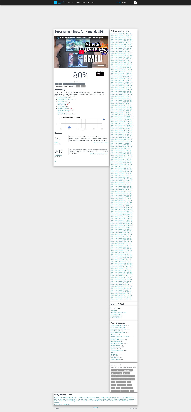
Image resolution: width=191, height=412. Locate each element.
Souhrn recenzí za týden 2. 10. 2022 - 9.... (121, 136)
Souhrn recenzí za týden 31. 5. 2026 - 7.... (121, 51)
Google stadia (115, 390)
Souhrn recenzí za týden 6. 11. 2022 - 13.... (122, 127)
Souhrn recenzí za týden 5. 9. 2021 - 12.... (121, 236)
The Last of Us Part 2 (72, 399)
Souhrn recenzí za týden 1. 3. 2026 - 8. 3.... (122, 75)
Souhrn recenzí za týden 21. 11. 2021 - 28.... (122, 216)
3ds (78, 86)
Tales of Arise (114, 357)
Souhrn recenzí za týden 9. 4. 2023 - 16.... (121, 87)
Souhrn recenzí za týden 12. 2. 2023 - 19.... (122, 102)
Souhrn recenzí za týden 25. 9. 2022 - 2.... (121, 137)
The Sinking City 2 (115, 331)
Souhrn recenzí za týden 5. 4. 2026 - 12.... (121, 66)
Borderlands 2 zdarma (116, 316)
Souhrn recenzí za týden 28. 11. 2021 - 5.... (122, 215)
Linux (119, 373)
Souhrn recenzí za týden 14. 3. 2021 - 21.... (122, 281)
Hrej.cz (56, 142)
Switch (92, 2)
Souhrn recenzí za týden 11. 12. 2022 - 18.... (122, 118)
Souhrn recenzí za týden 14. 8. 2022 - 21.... (122, 148)
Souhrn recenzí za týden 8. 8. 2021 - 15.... (121, 243)
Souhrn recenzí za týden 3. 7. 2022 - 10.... (121, 159)
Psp (129, 382)
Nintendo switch (121, 382)
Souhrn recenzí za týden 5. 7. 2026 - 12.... (121, 42)
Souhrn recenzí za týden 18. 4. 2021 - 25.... (122, 272)
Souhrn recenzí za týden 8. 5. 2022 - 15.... (121, 173)
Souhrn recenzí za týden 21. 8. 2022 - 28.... (122, 146)
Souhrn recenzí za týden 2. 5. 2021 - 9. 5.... (122, 268)
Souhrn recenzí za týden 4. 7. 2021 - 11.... (121, 252)
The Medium (115, 401)
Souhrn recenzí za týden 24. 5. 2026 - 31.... (122, 53)
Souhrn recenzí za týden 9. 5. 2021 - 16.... (121, 266)
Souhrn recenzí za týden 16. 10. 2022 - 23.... (122, 132)
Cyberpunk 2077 (83, 399)
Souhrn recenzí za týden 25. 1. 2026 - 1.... (121, 84)
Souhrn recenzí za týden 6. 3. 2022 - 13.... (121, 189)
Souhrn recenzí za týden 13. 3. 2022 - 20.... (122, 188)
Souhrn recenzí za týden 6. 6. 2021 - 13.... (121, 259)
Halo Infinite (114, 399)
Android (123, 376)
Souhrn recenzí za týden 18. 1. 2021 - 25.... (122, 295)
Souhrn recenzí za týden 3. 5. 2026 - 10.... (121, 59)
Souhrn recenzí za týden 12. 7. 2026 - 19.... (122, 41)
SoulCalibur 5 (61, 112)
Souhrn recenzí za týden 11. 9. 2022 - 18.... (122, 141)
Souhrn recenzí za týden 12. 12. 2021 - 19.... (122, 211)
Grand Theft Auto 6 (61, 401)
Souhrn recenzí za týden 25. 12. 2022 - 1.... (122, 114)
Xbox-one (114, 379)
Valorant (56, 402)
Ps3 (113, 382)
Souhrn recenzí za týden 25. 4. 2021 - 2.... (121, 270)
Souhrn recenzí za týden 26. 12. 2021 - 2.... (122, 207)
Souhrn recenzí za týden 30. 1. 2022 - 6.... (121, 198)
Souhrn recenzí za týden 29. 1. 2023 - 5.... (121, 105)
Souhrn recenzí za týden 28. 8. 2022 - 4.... (121, 145)
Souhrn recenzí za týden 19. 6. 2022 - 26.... (122, 163)
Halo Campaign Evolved (117, 343)
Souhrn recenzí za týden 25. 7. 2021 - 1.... (121, 247)
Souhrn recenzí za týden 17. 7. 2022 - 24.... (122, 155)
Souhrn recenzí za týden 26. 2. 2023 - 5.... (121, 98)
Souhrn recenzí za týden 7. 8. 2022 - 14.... (121, 150)
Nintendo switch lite (126, 370)
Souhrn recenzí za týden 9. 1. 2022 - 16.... (121, 204)
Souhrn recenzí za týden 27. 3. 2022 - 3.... (121, 184)
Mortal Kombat (61, 103)
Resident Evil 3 (121, 397)
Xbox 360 (131, 379)
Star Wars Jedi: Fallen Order (70, 397)
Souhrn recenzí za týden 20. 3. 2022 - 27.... (122, 186)
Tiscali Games (58, 155)
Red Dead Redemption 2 (93, 397)
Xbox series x (125, 390)
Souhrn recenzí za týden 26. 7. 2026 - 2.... (121, 37)
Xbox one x (131, 376)
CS (55, 161)
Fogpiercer (113, 348)
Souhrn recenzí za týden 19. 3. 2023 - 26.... (122, 93)
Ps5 (120, 379)
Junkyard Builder (115, 359)
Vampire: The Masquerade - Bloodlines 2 (99, 399)
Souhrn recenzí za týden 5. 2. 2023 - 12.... (121, 103)
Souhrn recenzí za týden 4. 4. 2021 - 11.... (121, 275)
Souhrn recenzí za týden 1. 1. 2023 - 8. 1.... (122, 112)
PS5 (72, 2)
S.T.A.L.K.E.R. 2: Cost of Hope (118, 329)
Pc (112, 370)
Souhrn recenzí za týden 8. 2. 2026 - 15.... (121, 80)
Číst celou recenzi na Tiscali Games (99, 154)
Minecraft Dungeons (72, 401)
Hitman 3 (108, 401)
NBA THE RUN (114, 354)
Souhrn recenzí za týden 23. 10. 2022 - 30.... (122, 130)
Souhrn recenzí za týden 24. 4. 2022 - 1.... (121, 177)
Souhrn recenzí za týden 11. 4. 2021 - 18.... (122, 274)
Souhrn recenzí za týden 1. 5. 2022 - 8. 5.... (122, 175)
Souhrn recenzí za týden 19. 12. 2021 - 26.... (122, 209)
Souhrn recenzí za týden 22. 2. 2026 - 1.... (121, 77)
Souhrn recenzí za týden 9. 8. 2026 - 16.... (121, 34)
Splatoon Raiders (115, 345)
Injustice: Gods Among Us (64, 114)
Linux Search (66, 404)
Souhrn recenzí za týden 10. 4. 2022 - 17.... (122, 180)
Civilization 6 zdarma (116, 318)
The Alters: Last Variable (117, 350)
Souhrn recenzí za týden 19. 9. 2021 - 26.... (122, 232)
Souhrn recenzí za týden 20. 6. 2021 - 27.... (122, 256)
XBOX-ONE (78, 2)
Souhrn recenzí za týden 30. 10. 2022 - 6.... (122, 128)
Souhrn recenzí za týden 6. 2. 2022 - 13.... (121, 197)
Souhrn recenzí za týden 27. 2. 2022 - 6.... (121, 191)
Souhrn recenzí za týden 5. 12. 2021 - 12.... (122, 213)
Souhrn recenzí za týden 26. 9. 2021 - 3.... (121, 231)
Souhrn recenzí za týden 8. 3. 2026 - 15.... (121, 73)
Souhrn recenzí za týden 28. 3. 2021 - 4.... (121, 277)
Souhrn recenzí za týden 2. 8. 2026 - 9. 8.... (122, 35)
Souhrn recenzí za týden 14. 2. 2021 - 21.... (122, 288)
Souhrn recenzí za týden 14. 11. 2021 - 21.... (122, 218)
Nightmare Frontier (115, 341)
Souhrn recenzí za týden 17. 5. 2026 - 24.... (122, 55)
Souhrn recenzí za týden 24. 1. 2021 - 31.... (122, 293)
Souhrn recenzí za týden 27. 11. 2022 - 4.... (122, 121)
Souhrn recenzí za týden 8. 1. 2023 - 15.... (121, 111)
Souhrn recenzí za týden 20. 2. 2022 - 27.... (122, 193)
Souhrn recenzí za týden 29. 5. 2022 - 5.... (121, 168)
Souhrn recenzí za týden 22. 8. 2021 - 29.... (122, 240)
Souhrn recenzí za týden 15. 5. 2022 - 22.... (122, 172)
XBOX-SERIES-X (85, 2)
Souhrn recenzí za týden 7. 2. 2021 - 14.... (121, 290)
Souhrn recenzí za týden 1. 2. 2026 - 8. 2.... (122, 82)
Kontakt (57, 408)
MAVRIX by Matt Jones (117, 340)
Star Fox (113, 352)
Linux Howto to (58, 404)
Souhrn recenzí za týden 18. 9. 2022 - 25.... (122, 139)
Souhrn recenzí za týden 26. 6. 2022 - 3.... (121, 161)
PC (65, 2)
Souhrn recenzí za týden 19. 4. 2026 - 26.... (122, 62)
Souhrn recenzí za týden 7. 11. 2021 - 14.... (122, 220)
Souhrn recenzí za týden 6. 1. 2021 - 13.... (121, 299)
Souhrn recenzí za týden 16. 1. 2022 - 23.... (122, 202)
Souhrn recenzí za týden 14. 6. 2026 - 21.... (122, 48)
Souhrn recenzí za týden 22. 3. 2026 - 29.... (122, 69)
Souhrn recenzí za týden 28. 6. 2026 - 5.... (121, 44)
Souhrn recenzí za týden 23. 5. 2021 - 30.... (122, 263)
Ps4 (117, 370)
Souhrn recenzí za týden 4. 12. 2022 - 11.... (122, 120)
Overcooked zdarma (116, 314)
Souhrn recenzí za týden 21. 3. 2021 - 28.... (122, 279)
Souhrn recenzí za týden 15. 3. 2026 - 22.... (122, 71)
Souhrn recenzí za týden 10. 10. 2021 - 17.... (122, 227)
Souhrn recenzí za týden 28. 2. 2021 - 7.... (121, 284)
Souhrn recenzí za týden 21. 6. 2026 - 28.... (122, 46)
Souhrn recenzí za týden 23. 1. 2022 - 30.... (122, 200)
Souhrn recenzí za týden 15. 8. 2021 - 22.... (122, 241)
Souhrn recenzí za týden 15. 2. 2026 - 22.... (122, 78)
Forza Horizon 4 (82, 397)
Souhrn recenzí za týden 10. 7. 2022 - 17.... (122, 157)
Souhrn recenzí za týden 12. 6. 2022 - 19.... (122, 164)
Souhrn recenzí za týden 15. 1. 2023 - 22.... (122, 109)
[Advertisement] (95, 17)
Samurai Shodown (62, 108)
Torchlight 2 (114, 310)
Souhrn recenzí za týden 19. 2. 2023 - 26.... (122, 100)
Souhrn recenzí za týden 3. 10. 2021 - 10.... (122, 229)
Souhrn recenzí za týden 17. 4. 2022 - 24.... (122, 179)
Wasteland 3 (63, 399)
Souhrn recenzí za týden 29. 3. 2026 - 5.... (121, 68)
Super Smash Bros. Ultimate (65, 99)
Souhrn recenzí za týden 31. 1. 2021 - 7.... (121, 292)
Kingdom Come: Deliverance (108, 397)
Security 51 (113, 334)
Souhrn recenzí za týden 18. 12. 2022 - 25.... (122, 116)
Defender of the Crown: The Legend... (120, 336)
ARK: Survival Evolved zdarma (118, 312)
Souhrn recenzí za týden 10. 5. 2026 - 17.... (122, 57)
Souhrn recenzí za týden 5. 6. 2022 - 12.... (121, 166)
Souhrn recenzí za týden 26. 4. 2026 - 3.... (121, 60)
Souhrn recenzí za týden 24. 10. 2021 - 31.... (122, 223)
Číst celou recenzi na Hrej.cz (101, 143)
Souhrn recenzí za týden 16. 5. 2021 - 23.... (122, 265)
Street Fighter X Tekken (64, 110)
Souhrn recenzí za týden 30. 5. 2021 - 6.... (121, 261)
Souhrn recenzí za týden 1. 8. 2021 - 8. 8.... (122, 245)
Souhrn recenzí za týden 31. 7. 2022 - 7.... (121, 152)
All (132, 390)
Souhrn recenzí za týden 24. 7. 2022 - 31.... (122, 154)
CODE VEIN (60, 105)
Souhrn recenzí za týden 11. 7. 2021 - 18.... (122, 250)
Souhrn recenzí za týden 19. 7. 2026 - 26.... (122, 39)
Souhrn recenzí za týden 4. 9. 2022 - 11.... (121, 143)
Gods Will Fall (123, 401)
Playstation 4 (115, 376)
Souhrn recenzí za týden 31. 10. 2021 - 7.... (122, 222)
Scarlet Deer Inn (115, 338)
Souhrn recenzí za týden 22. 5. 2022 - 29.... (122, 170)
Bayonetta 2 (61, 101)
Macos (113, 373)
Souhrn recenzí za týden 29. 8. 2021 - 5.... (121, 238)
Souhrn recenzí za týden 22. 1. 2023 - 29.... (122, 107)
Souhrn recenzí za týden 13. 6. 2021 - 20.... (122, 258)
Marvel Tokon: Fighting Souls (118, 325)
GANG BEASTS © (62, 97)
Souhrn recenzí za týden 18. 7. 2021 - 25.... (122, 249)
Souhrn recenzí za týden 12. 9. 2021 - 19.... (122, 234)
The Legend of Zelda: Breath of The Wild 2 (89, 401)
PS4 (69, 2)
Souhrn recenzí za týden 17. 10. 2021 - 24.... (122, 225)
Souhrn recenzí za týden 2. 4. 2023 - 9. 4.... (122, 89)
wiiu (83, 86)
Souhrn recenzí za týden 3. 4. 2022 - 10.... (121, 182)
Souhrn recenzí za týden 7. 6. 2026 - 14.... (121, 50)
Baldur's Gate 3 (122, 399)
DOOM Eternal (61, 106)
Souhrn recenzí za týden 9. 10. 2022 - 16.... (122, 134)
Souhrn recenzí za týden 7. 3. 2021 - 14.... (121, 283)
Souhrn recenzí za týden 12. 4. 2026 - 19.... (122, 64)
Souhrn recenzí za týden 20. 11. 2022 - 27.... (122, 123)
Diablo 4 (103, 401)
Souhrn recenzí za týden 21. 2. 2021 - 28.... (122, 286)
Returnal (129, 401)
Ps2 (125, 379)
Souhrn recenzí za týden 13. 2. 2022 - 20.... (122, 195)
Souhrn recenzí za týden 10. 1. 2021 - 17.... (122, 297)
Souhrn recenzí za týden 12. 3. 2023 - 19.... (122, 94)
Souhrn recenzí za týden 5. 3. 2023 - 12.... (121, 96)
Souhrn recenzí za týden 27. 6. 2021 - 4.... (121, 254)
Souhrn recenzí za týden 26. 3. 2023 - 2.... (121, 91)
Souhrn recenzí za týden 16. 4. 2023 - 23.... (122, 85)
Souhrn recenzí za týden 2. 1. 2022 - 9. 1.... (122, 206)
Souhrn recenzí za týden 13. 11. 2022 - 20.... (122, 125)
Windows (126, 373)
